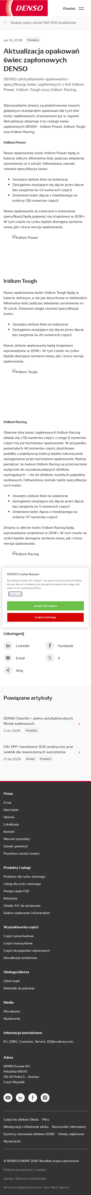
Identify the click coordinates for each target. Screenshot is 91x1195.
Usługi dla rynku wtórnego (22, 883)
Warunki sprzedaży (17, 838)
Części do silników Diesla (21, 1119)
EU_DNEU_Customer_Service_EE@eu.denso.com (38, 1041)
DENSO (24, 8)
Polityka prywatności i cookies (25, 1169)
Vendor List (15, 594)
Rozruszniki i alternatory (69, 1126)
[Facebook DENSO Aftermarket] (32, 1097)
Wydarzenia (12, 1018)
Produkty (33, 40)
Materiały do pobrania (19, 988)
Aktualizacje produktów (20, 957)
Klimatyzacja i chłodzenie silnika (26, 1126)
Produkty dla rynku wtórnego (24, 876)
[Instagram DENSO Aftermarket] (45, 1097)
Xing (19, 670)
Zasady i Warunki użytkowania (25, 1178)
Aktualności (12, 1011)
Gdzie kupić (12, 981)
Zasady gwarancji (16, 846)
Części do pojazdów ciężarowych (27, 950)
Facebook (65, 645)
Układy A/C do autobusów (22, 905)
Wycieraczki (12, 1141)
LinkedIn (23, 645)
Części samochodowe (19, 936)
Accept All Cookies (45, 605)
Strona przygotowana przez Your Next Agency (36, 1187)
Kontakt (9, 831)
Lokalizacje (11, 824)
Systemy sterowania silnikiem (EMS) (29, 1134)
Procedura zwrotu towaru (22, 853)
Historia (9, 817)
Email (20, 657)
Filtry (45, 1119)
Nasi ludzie (11, 809)
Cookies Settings (45, 617)
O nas (7, 802)
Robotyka (10, 898)
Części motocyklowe (18, 943)
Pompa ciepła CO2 (16, 891)
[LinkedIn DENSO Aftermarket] (20, 1097)
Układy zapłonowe (71, 1134)
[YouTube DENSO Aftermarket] (8, 1097)
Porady (30, 758)
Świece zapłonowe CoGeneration (27, 912)
